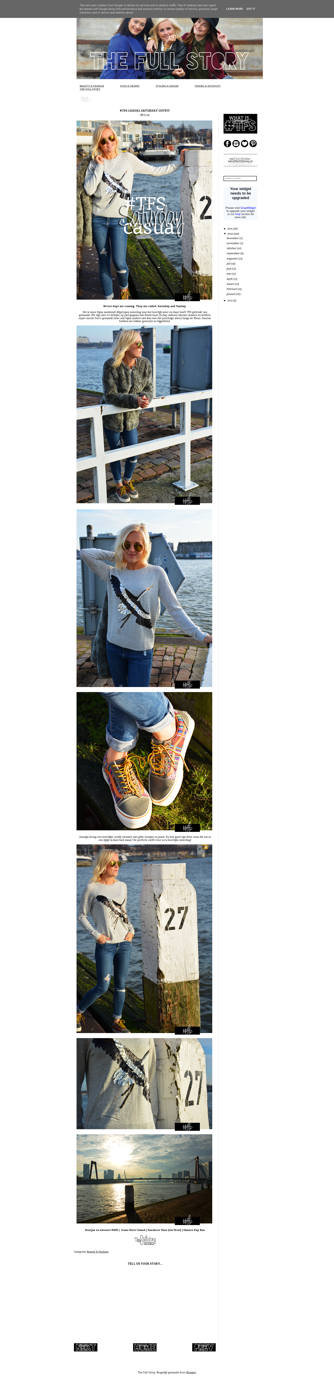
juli (229, 263)
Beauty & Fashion (92, 86)
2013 (230, 300)
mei (229, 273)
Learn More (234, 8)
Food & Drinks (130, 86)
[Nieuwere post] (85, 1350)
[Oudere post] (204, 1350)
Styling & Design (167, 86)
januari (231, 294)
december (233, 238)
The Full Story (90, 89)
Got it (250, 8)
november (233, 243)
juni (229, 268)
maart (231, 284)
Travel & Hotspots (207, 86)
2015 (230, 228)
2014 (230, 233)
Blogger (191, 1372)
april (230, 278)
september (233, 253)
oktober (232, 248)
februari (232, 289)
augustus (232, 258)
